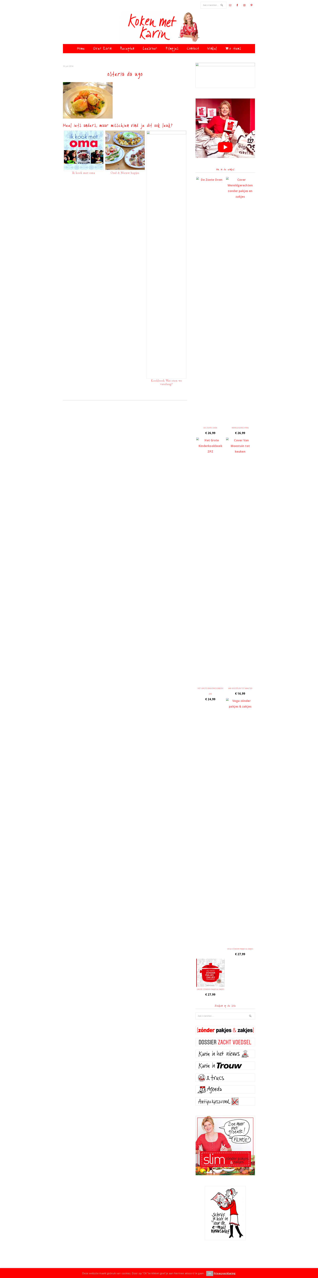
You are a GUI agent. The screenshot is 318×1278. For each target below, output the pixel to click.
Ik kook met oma (83, 173)
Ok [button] (209, 1273)
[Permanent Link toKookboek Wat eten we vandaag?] (166, 133)
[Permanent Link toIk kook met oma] (83, 168)
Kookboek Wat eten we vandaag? (166, 382)
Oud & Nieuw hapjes (125, 173)
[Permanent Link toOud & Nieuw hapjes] (125, 168)
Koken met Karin (159, 27)
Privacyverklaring (225, 1273)
